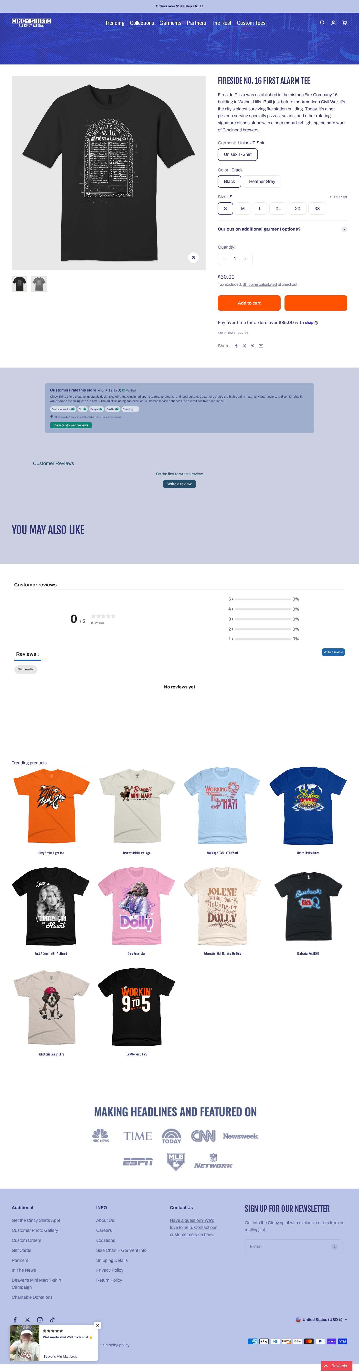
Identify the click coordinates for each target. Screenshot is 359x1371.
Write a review (179, 484)
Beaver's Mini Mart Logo (136, 852)
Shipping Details (112, 1260)
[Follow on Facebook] (15, 1320)
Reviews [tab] (27, 654)
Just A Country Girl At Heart (51, 953)
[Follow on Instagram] (40, 1320)
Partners (20, 1260)
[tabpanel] (179, 703)
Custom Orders (26, 1240)
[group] (179, 1140)
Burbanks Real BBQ (308, 953)
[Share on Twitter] (244, 346)
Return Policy (109, 1280)
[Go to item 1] (19, 284)
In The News (24, 1270)
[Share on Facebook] (236, 346)
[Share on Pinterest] (253, 346)
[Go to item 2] (39, 284)
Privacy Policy (109, 1270)
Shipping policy (116, 1345)
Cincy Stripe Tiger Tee (51, 852)
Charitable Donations (32, 1297)
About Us (105, 1220)
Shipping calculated (260, 284)
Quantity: (226, 247)
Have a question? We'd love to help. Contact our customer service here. (193, 1227)
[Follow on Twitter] (27, 1320)
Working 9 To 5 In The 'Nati (222, 852)
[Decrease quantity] (225, 259)
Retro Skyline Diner (308, 852)
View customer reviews (70, 425)
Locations (105, 1240)
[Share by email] (261, 346)
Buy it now (316, 303)
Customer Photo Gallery (35, 1230)
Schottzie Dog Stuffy (51, 1054)
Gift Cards (21, 1250)
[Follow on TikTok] (52, 1320)
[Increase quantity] (245, 259)
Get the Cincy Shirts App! (36, 1220)
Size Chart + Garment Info (121, 1250)
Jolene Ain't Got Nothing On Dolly (222, 953)
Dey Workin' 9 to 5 (137, 1054)
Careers (104, 1230)
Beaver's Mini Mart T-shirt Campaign (36, 1284)
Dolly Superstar (137, 953)
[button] (97, 1325)
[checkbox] (25, 669)
